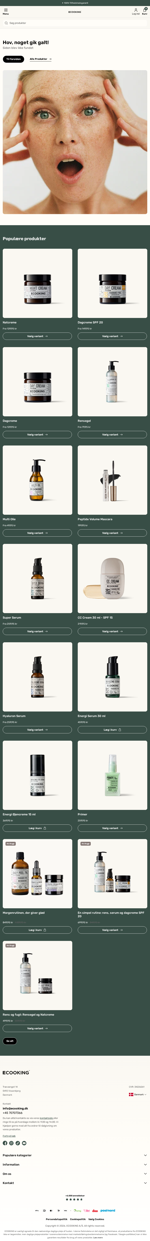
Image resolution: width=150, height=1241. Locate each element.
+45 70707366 (12, 1113)
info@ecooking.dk (15, 1108)
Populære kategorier (17, 1155)
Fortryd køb (9, 1136)
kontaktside (46, 1118)
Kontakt (8, 1183)
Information (11, 1164)
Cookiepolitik (78, 1219)
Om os (7, 1174)
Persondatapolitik (56, 1219)
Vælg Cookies (96, 1219)
